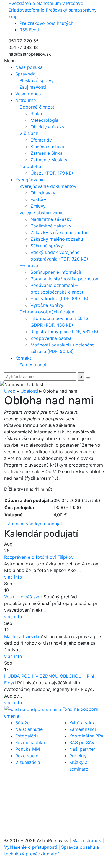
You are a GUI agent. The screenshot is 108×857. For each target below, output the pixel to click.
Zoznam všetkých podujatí (35, 523)
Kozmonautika (30, 742)
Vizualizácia (27, 762)
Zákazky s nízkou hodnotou (59, 232)
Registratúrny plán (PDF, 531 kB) (64, 331)
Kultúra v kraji (83, 722)
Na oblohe (30, 166)
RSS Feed (29, 29)
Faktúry (38, 199)
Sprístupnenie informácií (55, 272)
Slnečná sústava (47, 146)
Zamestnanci (32, 364)
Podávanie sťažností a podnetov (64, 278)
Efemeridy (41, 140)
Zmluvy (38, 206)
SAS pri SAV (82, 742)
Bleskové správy (36, 80)
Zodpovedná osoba (50, 338)
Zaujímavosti (32, 87)
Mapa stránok (86, 840)
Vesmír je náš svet (23, 597)
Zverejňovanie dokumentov (47, 186)
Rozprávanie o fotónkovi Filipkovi (39, 557)
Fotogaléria (27, 736)
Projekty (78, 755)
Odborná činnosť (36, 107)
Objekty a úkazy (47, 126)
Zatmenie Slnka (46, 153)
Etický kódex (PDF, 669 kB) (59, 298)
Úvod (10, 391)
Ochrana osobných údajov (46, 311)
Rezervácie (26, 755)
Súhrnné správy (46, 245)
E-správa (28, 265)
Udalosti (29, 391)
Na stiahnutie (29, 729)
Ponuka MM (27, 749)
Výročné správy (46, 305)
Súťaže (22, 722)
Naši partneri (82, 749)
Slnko (36, 113)
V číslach (28, 133)
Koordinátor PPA (86, 736)
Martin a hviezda (21, 636)
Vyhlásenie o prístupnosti (30, 847)
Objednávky (42, 193)
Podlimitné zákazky (50, 226)
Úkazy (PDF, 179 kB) (51, 173)
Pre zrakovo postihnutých (46, 23)
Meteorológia (44, 120)
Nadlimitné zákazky (51, 219)
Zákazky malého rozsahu (56, 239)
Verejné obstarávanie (41, 212)
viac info (13, 577)
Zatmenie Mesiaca (49, 159)
